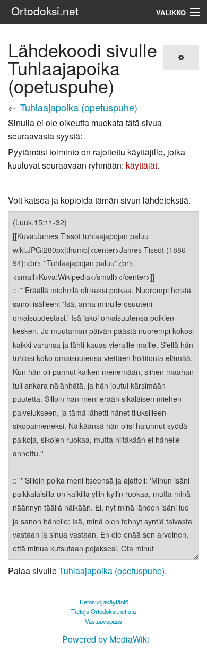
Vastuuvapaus (103, 621)
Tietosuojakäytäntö (103, 602)
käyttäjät (141, 165)
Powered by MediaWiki (105, 639)
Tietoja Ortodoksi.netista (103, 611)
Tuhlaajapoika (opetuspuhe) (78, 107)
